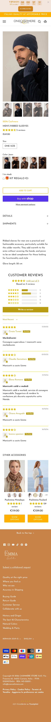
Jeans (6, 163)
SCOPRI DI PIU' (25, 9)
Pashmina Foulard (38, 500)
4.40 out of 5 (32, 281)
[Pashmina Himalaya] (14, 476)
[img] (9, 327)
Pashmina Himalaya (14, 500)
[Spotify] (26, 544)
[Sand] (41, 495)
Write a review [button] (25, 310)
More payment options (25, 205)
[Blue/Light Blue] (15, 495)
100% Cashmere (10, 121)
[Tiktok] (17, 544)
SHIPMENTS (9, 224)
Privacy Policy (9, 690)
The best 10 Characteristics (16, 620)
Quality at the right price (15, 577)
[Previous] (6, 66)
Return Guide (9, 601)
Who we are (8, 586)
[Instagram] (9, 544)
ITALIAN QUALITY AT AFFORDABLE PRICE (25, 14)
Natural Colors (10, 624)
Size (4, 141)
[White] (30, 495)
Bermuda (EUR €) (10, 639)
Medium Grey (33, 163)
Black (42, 163)
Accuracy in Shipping (13, 590)
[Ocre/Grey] (20, 495)
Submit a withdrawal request (17, 567)
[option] (25, 66)
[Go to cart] (45, 21)
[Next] (44, 66)
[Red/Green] (9, 495)
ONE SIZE (10, 146)
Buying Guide (9, 597)
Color (5, 155)
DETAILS (7, 216)
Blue (15, 163)
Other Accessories (14, 455)
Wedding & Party (11, 628)
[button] (9, 130)
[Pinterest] (22, 544)
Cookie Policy (24, 690)
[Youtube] (13, 544)
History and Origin (12, 616)
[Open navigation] (4, 21)
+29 (46, 495)
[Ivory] (35, 495)
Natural (24, 163)
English (28, 639)
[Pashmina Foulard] (38, 476)
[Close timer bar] (48, 2)
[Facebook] (4, 544)
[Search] (39, 21)
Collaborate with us (12, 609)
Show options (14, 518)
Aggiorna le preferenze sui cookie (28, 692)
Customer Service (11, 605)
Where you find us (12, 582)
